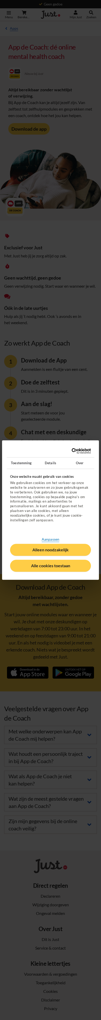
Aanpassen (50, 539)
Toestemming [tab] (21, 463)
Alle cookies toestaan (50, 565)
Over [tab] (79, 463)
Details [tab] (50, 463)
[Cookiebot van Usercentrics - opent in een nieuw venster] (69, 451)
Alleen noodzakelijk (50, 549)
